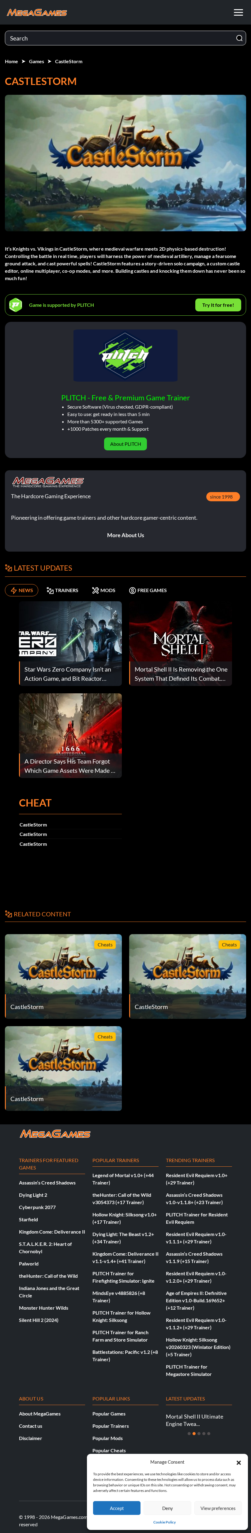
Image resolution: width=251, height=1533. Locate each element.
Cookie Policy (164, 1522)
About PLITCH (125, 444)
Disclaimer (30, 1438)
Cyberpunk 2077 (37, 1207)
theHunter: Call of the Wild (48, 1276)
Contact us (30, 1426)
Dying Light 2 (33, 1195)
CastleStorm (68, 61)
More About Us (125, 535)
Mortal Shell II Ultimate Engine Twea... (194, 1420)
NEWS (26, 590)
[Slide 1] (189, 1433)
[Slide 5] (208, 1433)
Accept (117, 1508)
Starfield (28, 1219)
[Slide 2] (194, 1433)
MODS (107, 590)
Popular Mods (107, 1438)
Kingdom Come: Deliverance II (52, 1231)
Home (11, 61)
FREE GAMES (152, 590)
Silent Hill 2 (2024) (38, 1320)
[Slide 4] (203, 1433)
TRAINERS (66, 590)
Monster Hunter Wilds (43, 1308)
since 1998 (221, 496)
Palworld (29, 1263)
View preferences (218, 1508)
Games (36, 61)
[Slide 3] (198, 1433)
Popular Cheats (109, 1450)
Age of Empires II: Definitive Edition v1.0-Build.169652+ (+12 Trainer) (196, 1300)
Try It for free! (218, 305)
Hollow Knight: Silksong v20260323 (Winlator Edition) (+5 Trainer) (198, 1347)
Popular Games (109, 1413)
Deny (167, 1508)
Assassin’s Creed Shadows (47, 1182)
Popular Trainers (110, 1426)
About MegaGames (40, 1413)
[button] (239, 1462)
